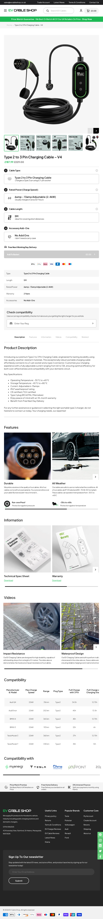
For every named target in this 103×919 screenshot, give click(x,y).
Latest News (59, 2)
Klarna (47, 842)
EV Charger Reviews (53, 829)
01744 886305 (8, 827)
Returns (48, 820)
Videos (58, 337)
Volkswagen (70, 825)
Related (85, 337)
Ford (67, 838)
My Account (88, 816)
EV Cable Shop (14, 910)
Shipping (87, 829)
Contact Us (94, 2)
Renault (68, 833)
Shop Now (87, 19)
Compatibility (71, 337)
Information (46, 337)
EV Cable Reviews (52, 833)
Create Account (90, 820)
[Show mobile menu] (5, 10)
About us (87, 833)
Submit (18, 880)
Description (19, 337)
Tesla (67, 816)
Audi (66, 829)
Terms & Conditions (77, 2)
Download (8, 580)
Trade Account (43, 2)
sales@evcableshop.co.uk (15, 2)
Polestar (68, 820)
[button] (90, 131)
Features (33, 337)
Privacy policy (50, 816)
